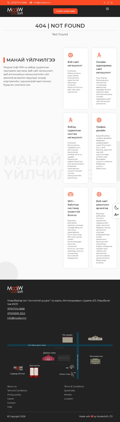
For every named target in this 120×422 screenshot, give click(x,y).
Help (9, 407)
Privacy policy (14, 394)
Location (68, 398)
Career (10, 398)
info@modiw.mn (42, 2)
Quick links (69, 390)
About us (12, 386)
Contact (11, 403)
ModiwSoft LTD (105, 416)
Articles (68, 394)
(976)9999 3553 (16, 313)
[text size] (116, 214)
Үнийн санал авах (65, 11)
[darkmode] (116, 207)
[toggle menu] (109, 8)
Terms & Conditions (17, 390)
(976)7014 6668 (19, 2)
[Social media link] (104, 2)
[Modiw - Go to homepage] (16, 11)
